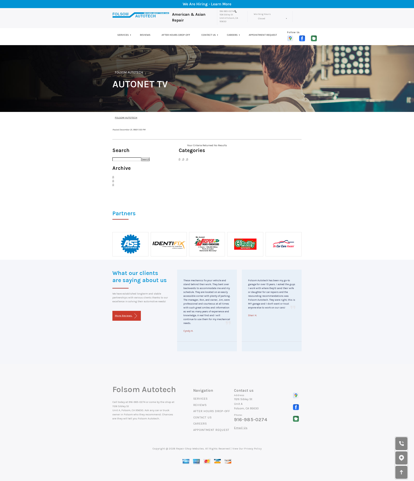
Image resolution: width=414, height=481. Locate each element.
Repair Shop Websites (190, 448)
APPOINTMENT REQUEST (263, 34)
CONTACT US (208, 34)
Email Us (240, 427)
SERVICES (123, 34)
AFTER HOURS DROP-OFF (176, 34)
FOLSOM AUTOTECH (129, 72)
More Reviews (124, 315)
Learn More (221, 4)
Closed (261, 18)
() (113, 177)
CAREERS (232, 34)
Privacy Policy (252, 448)
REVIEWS (145, 34)
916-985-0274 (227, 11)
